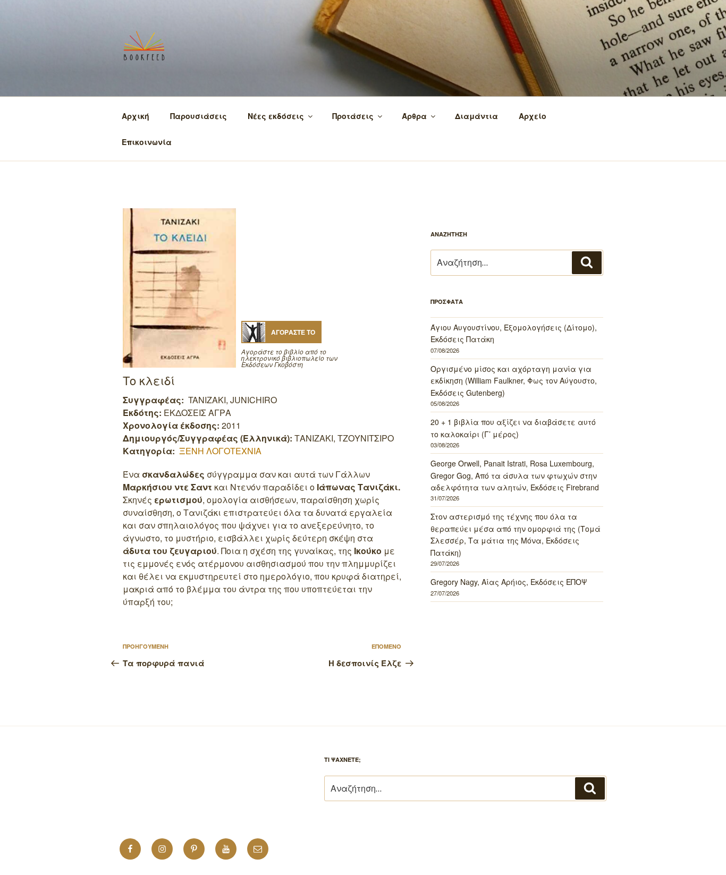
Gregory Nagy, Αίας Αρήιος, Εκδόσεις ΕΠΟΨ (508, 581)
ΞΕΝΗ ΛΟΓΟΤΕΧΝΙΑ (220, 451)
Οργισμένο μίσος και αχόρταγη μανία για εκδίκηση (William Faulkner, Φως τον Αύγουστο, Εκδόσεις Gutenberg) (513, 380)
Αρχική (135, 116)
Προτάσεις (353, 116)
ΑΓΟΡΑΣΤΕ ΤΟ (293, 332)
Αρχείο (532, 116)
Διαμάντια (476, 116)
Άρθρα (414, 116)
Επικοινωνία (147, 142)
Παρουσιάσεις (198, 116)
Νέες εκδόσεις (276, 116)
